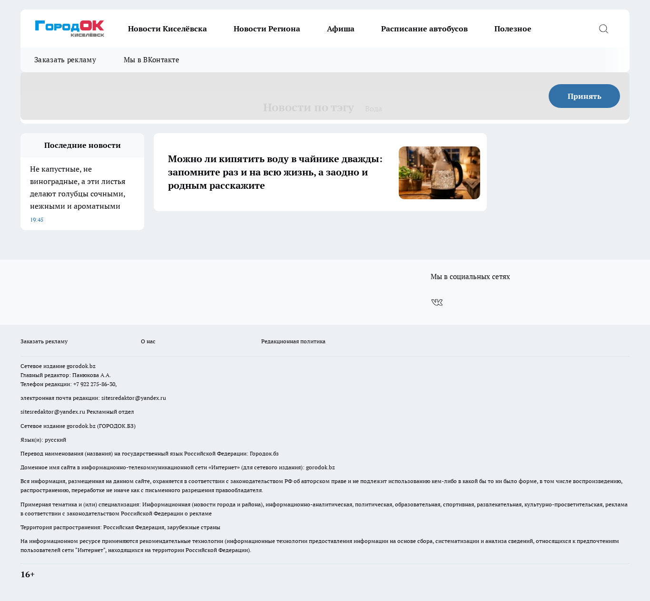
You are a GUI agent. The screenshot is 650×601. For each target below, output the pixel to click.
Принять (584, 96)
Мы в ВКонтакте (151, 59)
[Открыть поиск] (603, 28)
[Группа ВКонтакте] (437, 302)
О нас (148, 341)
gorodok (77, 365)
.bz (92, 365)
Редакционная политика (293, 341)
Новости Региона (267, 28)
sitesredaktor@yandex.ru (133, 397)
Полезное (513, 28)
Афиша (341, 28)
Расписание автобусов (424, 28)
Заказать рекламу (65, 59)
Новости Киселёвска (167, 28)
